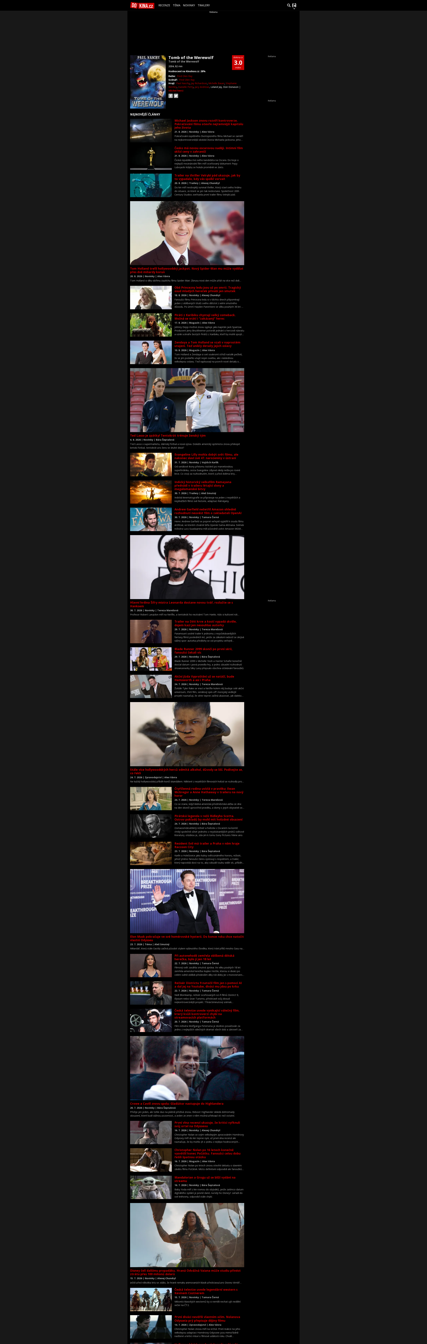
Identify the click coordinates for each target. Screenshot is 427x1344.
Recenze (164, 5)
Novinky (189, 5)
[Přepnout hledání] (289, 5)
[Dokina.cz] (142, 5)
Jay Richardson (199, 83)
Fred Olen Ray (184, 76)
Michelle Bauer (216, 83)
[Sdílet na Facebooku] (170, 96)
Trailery (204, 5)
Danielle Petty (185, 86)
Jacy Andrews (202, 86)
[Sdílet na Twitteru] (176, 96)
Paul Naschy (183, 83)
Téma (176, 5)
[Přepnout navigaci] (294, 5)
